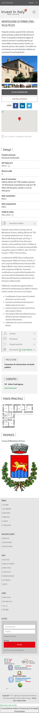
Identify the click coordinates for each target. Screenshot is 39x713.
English (31, 3)
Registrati (10, 3)
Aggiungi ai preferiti (19, 99)
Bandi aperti (6, 513)
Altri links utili (7, 601)
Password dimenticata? (10, 636)
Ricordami (6, 641)
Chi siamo (6, 505)
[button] (15, 223)
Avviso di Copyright (9, 564)
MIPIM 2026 (6, 538)
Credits (5, 584)
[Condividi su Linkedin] (22, 105)
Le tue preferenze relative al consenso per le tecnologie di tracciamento (19, 709)
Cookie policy (7, 572)
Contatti (5, 521)
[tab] (19, 223)
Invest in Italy (7, 597)
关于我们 (6, 610)
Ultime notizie (7, 525)
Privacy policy (7, 568)
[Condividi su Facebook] (15, 105)
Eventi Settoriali (8, 546)
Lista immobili (7, 509)
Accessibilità (6, 580)
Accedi (4, 3)
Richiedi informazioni (19, 92)
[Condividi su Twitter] (29, 105)
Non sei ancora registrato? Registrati (14, 650)
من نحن (5, 606)
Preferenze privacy (8, 576)
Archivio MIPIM (7, 542)
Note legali (6, 560)
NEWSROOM (6, 517)
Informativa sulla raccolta (8, 705)
